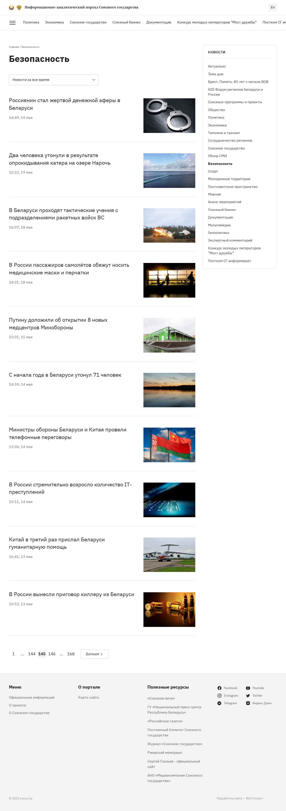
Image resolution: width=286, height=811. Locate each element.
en (273, 6)
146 (52, 653)
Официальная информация (32, 697)
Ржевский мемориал (164, 752)
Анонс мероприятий (224, 201)
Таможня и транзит (224, 132)
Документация (158, 21)
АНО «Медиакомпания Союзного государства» (174, 778)
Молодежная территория (229, 178)
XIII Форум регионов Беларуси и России (235, 92)
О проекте (17, 704)
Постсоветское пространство (233, 186)
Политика (31, 21)
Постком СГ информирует (229, 260)
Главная (14, 46)
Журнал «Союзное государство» (174, 743)
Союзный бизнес (126, 21)
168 (71, 653)
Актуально (217, 66)
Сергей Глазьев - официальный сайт (173, 763)
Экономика (54, 21)
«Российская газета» (165, 720)
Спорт (213, 170)
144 (32, 653)
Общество (216, 109)
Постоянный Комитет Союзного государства (174, 732)
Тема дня (215, 73)
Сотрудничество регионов (230, 140)
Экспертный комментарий (230, 240)
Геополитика (218, 232)
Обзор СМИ (217, 155)
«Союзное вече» (161, 697)
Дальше (92, 653)
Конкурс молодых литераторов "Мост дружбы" (217, 21)
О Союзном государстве (29, 712)
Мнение (214, 193)
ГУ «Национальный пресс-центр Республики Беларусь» (174, 709)
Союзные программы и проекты (235, 101)
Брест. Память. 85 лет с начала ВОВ (238, 81)
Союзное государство (88, 21)
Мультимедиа (219, 224)
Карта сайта (88, 697)
